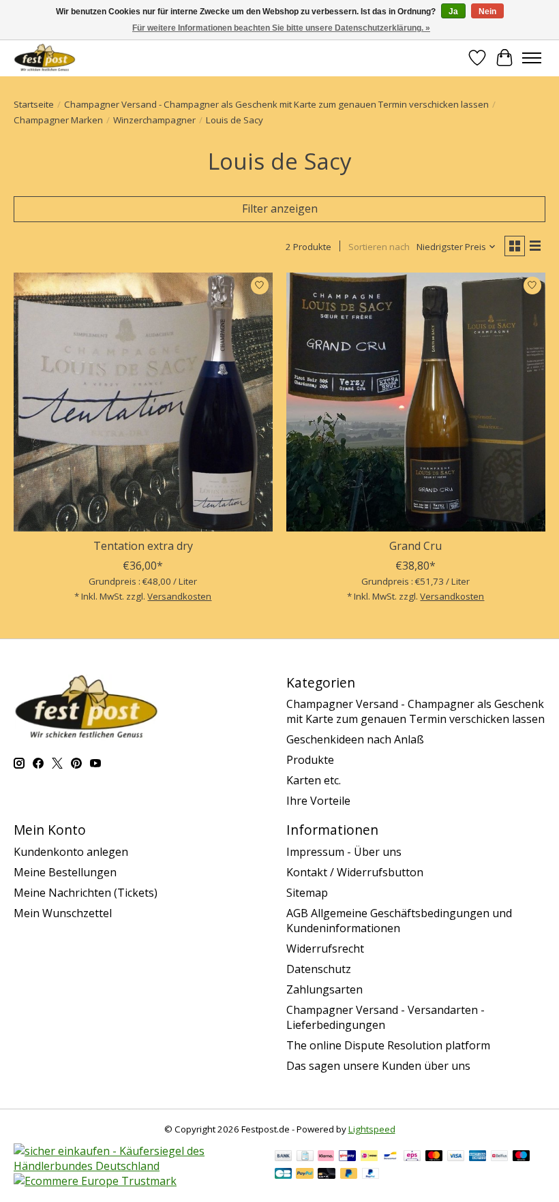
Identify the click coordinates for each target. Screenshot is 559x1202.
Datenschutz (318, 968)
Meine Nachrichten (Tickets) (85, 892)
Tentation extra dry (143, 545)
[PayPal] (305, 1175)
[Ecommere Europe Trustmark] (95, 1180)
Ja (453, 11)
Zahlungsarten (324, 989)
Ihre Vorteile (318, 800)
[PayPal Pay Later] (349, 1175)
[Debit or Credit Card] (326, 1175)
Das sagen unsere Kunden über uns (378, 1065)
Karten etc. (313, 780)
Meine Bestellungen (65, 872)
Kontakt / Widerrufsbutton (354, 872)
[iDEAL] (369, 1157)
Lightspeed (371, 1129)
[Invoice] (305, 1157)
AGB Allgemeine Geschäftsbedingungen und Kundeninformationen (399, 921)
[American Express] (478, 1157)
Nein (487, 11)
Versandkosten (179, 596)
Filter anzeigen (280, 208)
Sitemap (307, 892)
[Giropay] (347, 1157)
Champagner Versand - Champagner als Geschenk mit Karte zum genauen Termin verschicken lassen (276, 104)
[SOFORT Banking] (326, 1157)
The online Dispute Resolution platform (388, 1045)
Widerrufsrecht (325, 948)
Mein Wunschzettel (63, 913)
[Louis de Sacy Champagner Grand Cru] (415, 402)
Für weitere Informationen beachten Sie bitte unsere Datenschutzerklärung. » (281, 28)
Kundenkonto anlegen (71, 851)
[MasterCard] (434, 1157)
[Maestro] (521, 1157)
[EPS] (412, 1157)
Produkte (310, 759)
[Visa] (456, 1157)
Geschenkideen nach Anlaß (355, 739)
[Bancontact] (390, 1157)
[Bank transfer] (283, 1157)
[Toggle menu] (531, 58)
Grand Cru (415, 545)
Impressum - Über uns (344, 851)
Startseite (34, 104)
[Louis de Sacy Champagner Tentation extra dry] (143, 402)
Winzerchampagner (154, 120)
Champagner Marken (58, 120)
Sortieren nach (379, 247)
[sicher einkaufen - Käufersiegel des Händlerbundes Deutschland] (137, 1165)
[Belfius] (499, 1157)
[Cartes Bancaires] (283, 1175)
